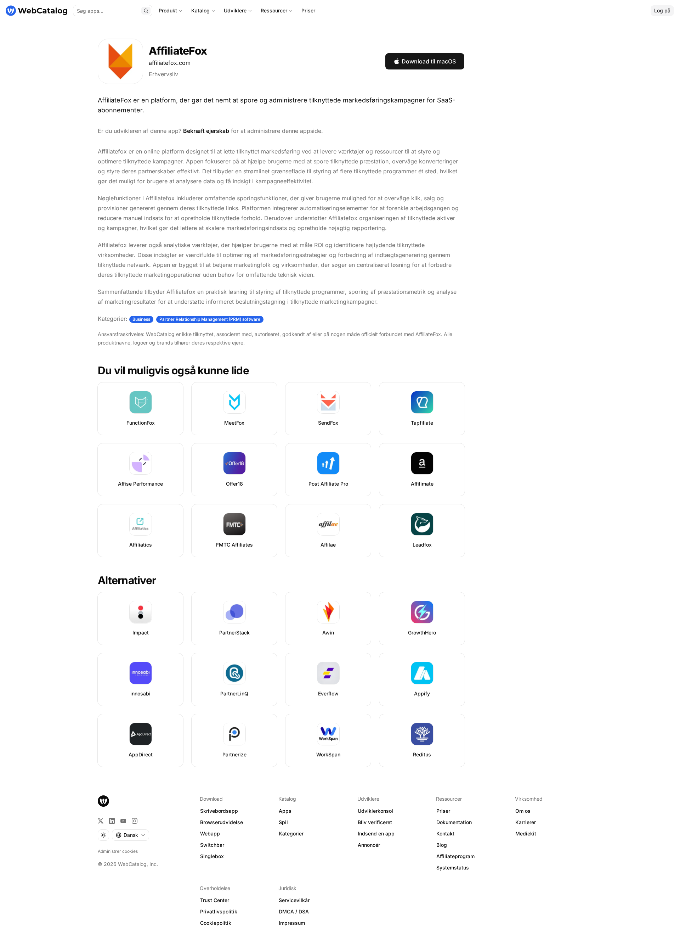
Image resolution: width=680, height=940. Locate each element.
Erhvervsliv (163, 74)
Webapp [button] (210, 833)
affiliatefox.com (170, 62)
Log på (662, 10)
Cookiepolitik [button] (215, 923)
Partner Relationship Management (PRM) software (209, 319)
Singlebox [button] (212, 856)
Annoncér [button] (369, 845)
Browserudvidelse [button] (221, 822)
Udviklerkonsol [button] (375, 811)
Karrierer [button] (525, 822)
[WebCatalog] (103, 801)
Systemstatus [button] (452, 868)
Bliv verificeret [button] (375, 822)
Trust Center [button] (214, 900)
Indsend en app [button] (376, 833)
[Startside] (36, 10)
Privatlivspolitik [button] (218, 911)
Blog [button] (441, 845)
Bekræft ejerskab (206, 130)
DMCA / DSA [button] (294, 911)
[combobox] (130, 835)
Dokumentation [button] (454, 822)
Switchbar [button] (212, 845)
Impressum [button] (292, 923)
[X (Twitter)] (100, 821)
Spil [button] (283, 822)
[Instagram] (134, 821)
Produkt (168, 10)
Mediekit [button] (525, 833)
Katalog (200, 10)
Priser (308, 10)
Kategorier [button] (291, 833)
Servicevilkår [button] (294, 900)
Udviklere (235, 10)
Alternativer (127, 580)
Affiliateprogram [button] (455, 856)
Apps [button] (285, 811)
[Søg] (146, 10)
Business (141, 319)
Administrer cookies (118, 851)
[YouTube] (123, 821)
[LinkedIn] (112, 821)
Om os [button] (523, 811)
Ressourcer (274, 10)
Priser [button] (443, 811)
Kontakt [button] (445, 833)
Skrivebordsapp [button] (219, 811)
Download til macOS (429, 61)
